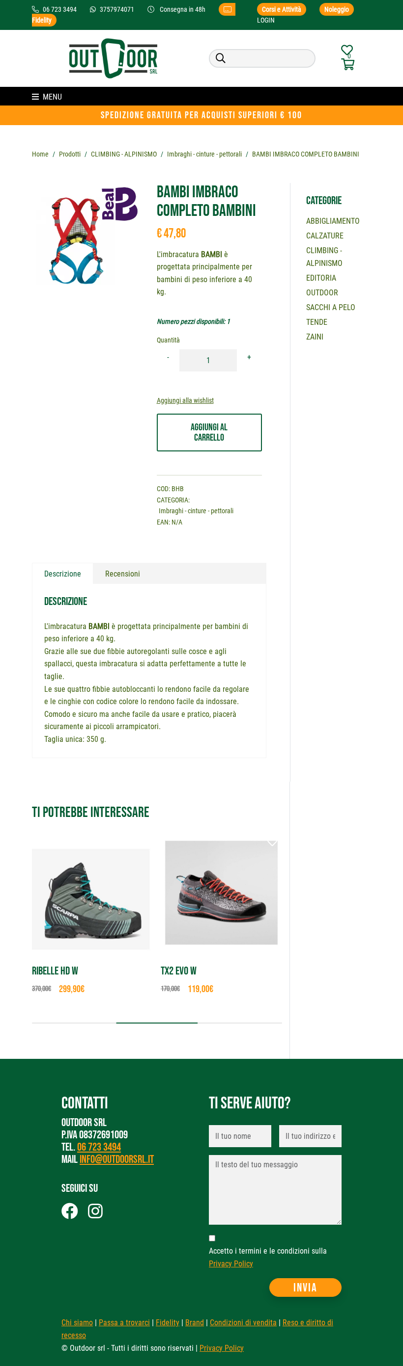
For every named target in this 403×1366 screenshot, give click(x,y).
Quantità (168, 340)
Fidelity (167, 1322)
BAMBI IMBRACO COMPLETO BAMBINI (305, 154)
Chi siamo (77, 1322)
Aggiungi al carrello (209, 432)
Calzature (325, 235)
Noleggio (336, 9)
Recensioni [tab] (122, 573)
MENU (52, 97)
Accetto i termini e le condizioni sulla (268, 1257)
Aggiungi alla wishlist (185, 400)
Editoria (321, 278)
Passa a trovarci (124, 1322)
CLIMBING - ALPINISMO (124, 154)
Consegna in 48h (182, 9)
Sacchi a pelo (330, 307)
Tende (316, 322)
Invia (305, 1288)
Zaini (314, 337)
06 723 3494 (99, 1147)
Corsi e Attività (281, 9)
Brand (194, 1322)
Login (266, 20)
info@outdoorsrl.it (117, 1159)
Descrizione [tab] (62, 573)
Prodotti (70, 154)
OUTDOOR (322, 292)
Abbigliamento (333, 221)
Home (40, 154)
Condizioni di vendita (243, 1322)
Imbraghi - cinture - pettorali (204, 154)
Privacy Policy (231, 1263)
